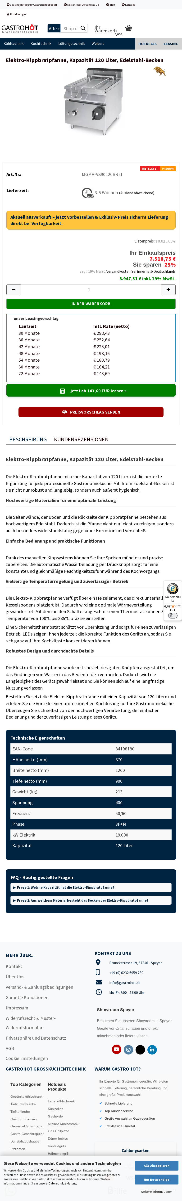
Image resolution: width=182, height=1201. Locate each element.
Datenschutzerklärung (63, 1183)
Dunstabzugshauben (25, 1141)
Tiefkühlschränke (23, 1104)
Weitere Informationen (157, 1191)
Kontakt (130, 4)
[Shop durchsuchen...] (82, 28)
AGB (10, 1048)
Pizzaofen (17, 1149)
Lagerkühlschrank (61, 1101)
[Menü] (174, 1191)
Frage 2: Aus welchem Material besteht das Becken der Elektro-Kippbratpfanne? (82, 900)
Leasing (171, 43)
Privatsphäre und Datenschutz (36, 1038)
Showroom (145, 1021)
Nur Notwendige (156, 1179)
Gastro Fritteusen (23, 1119)
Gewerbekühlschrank (26, 1126)
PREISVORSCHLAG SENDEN (94, 412)
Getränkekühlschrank (26, 1096)
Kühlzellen (55, 1109)
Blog (112, 4)
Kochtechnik (41, 43)
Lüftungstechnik (71, 43)
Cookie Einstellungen (27, 1058)
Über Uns (15, 976)
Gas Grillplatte (58, 1131)
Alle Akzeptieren (156, 1165)
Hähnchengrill (58, 1153)
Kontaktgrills (57, 1146)
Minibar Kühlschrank (63, 1124)
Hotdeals (147, 43)
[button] (13, 290)
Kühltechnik (13, 43)
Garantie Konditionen (27, 997)
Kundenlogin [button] (17, 14)
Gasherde (55, 1116)
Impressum (17, 1008)
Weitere (98, 43)
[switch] (172, 615)
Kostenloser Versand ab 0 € (83, 4)
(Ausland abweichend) (136, 192)
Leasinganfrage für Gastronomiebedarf (33, 4)
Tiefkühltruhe (20, 1111)
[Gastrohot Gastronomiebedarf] (20, 28)
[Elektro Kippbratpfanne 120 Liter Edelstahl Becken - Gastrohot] (91, 100)
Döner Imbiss (58, 1138)
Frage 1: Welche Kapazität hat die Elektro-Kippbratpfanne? (65, 887)
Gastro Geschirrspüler (27, 1134)
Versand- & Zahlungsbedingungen (39, 987)
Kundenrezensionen (81, 439)
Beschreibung (28, 439)
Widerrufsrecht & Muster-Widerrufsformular (31, 1022)
